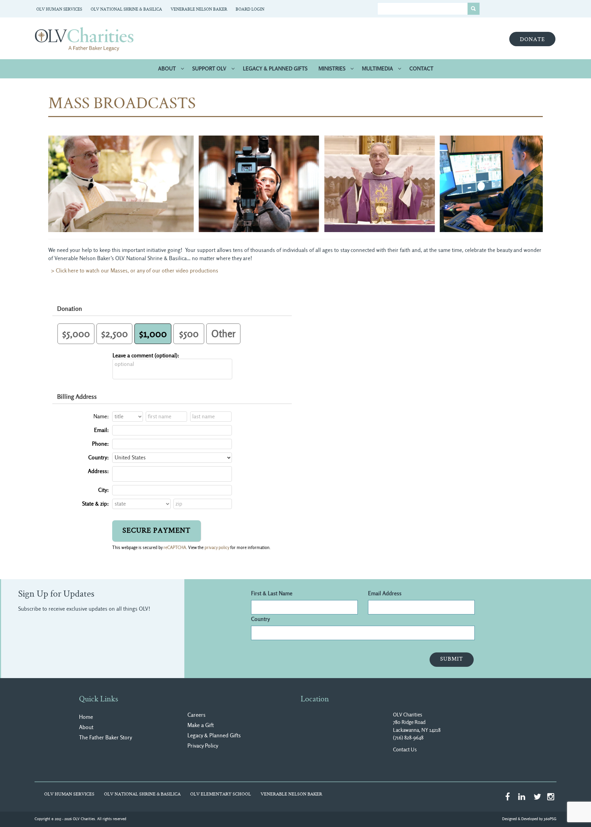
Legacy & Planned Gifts (275, 68)
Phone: (100, 444)
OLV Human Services (59, 10)
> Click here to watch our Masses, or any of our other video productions (133, 270)
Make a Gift (200, 725)
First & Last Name (271, 593)
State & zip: (95, 503)
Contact (421, 68)
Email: (101, 430)
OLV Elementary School (220, 794)
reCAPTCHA (174, 547)
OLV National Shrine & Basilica (126, 10)
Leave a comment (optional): (146, 355)
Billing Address (77, 396)
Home (86, 717)
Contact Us (405, 750)
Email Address (385, 593)
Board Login (250, 10)
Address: (98, 471)
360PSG (550, 819)
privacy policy (217, 547)
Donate (532, 40)
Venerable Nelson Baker (199, 10)
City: (103, 490)
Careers (196, 715)
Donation (69, 308)
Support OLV (209, 68)
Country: (98, 457)
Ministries (331, 68)
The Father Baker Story (105, 737)
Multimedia (377, 68)
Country (260, 619)
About (167, 68)
